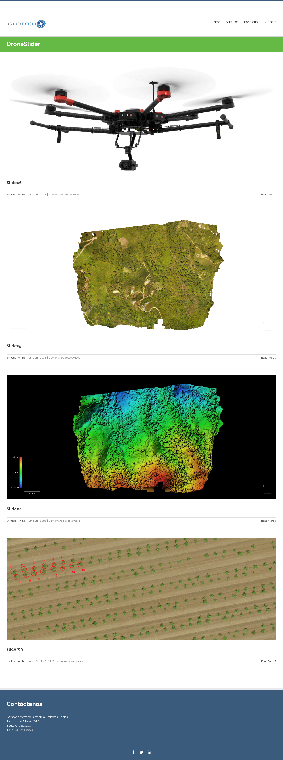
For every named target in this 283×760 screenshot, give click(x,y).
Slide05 (14, 345)
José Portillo (18, 194)
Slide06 (14, 182)
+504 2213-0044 (22, 729)
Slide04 (14, 509)
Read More (267, 194)
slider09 (15, 649)
